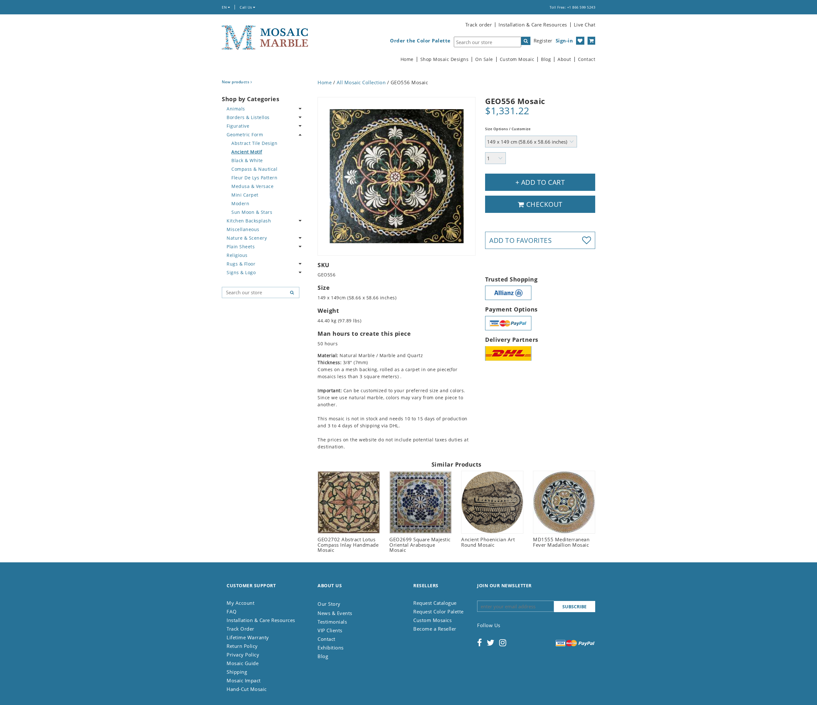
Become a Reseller (434, 629)
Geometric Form (245, 134)
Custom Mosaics (432, 620)
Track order (478, 24)
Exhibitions (331, 647)
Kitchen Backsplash (249, 220)
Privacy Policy (243, 654)
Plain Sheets (241, 246)
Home (407, 59)
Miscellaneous (243, 229)
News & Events (335, 613)
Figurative (238, 126)
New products (236, 82)
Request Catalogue (435, 603)
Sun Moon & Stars (251, 212)
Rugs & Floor (241, 263)
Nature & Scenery (247, 238)
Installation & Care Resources (532, 24)
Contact (587, 59)
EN (225, 7)
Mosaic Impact (244, 680)
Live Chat (585, 24)
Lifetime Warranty (248, 637)
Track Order (240, 629)
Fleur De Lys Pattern (254, 177)
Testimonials (332, 622)
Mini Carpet (245, 194)
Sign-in (564, 40)
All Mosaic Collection (361, 82)
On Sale (484, 59)
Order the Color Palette (420, 40)
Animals (236, 108)
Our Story (329, 604)
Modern (240, 203)
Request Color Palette (438, 611)
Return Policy (242, 646)
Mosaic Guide (243, 663)
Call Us (246, 7)
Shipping (237, 672)
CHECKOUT (543, 204)
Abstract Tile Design (254, 143)
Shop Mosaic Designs (444, 59)
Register (543, 40)
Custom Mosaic (517, 59)
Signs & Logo (241, 272)
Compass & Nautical (254, 169)
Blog (546, 59)
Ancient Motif (246, 151)
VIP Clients (330, 630)
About (564, 59)
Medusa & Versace (252, 186)
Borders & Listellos (248, 117)
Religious (237, 255)
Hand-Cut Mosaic (247, 689)
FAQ (232, 611)
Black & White (247, 160)
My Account (240, 603)
